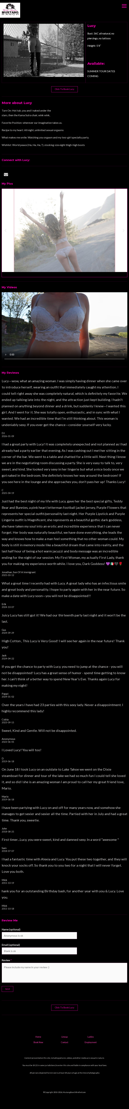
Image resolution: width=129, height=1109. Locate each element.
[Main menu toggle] (124, 6)
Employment (91, 1042)
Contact (64, 1042)
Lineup (64, 1036)
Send (7, 989)
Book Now (38, 1042)
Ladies (91, 1036)
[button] (5, 230)
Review (7, 960)
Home (38, 1036)
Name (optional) (11, 929)
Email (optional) (11, 944)
